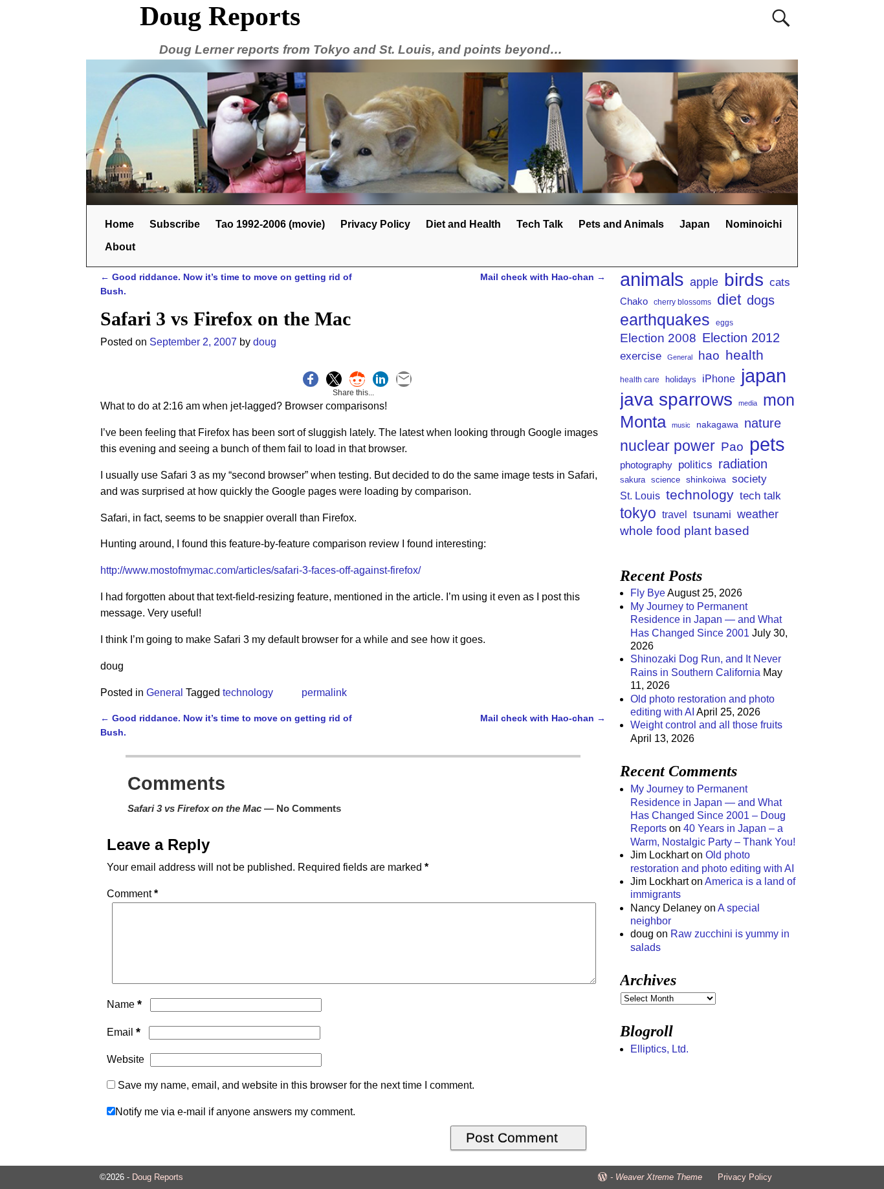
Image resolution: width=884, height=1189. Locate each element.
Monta (643, 422)
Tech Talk (539, 224)
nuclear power (667, 445)
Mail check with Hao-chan (543, 277)
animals (652, 279)
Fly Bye (647, 592)
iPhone (718, 378)
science (665, 480)
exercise (640, 355)
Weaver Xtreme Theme (658, 1177)
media (747, 403)
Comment (132, 893)
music (681, 425)
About (120, 246)
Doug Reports (220, 16)
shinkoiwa (706, 479)
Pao (732, 446)
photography (646, 464)
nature (762, 423)
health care (639, 379)
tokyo (638, 513)
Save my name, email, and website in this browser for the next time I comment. (296, 1085)
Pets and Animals (621, 224)
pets (767, 444)
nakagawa (717, 424)
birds (744, 280)
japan (763, 375)
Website (125, 1059)
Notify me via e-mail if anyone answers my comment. (235, 1111)
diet (729, 300)
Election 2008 (658, 338)
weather (758, 514)
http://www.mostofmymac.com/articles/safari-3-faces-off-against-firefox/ (260, 570)
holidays (680, 379)
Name (124, 1004)
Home (119, 224)
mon (779, 400)
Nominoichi (753, 224)
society (749, 479)
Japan (695, 224)
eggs (724, 322)
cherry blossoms (682, 302)
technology (248, 692)
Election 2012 (741, 338)
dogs (761, 300)
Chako (634, 301)
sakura (632, 480)
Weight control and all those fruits (706, 724)
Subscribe (174, 224)
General (164, 692)
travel (674, 514)
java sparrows (676, 399)
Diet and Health (463, 224)
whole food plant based (684, 531)
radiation (743, 464)
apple (704, 282)
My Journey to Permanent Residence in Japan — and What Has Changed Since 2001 (706, 619)
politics (695, 465)
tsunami (712, 514)
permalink (324, 692)
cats (779, 282)
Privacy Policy (375, 224)
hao (709, 355)
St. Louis (640, 495)
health (744, 354)
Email (123, 1032)
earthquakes (665, 320)
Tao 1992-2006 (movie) (270, 224)
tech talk (760, 496)
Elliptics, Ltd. (659, 1048)
